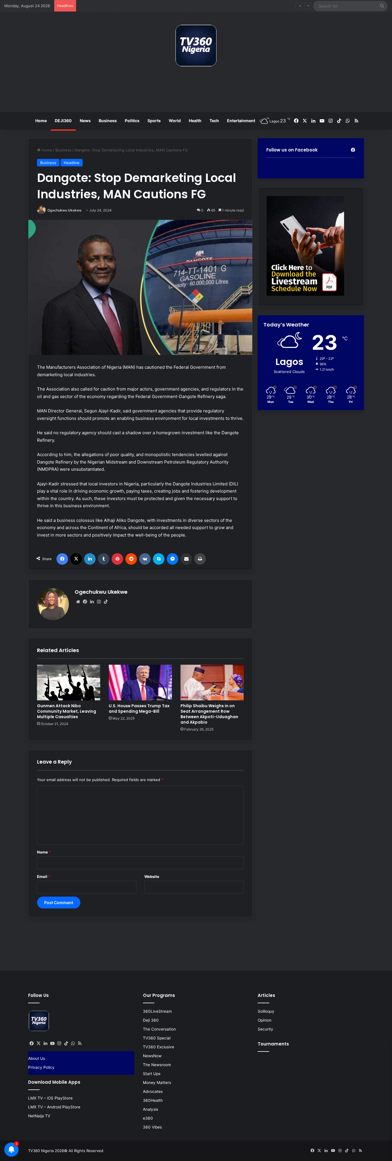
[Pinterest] (117, 559)
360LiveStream (157, 1011)
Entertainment (241, 120)
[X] (76, 559)
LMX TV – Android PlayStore (54, 1107)
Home (41, 120)
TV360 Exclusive (158, 1047)
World (175, 120)
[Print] (200, 559)
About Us (36, 1058)
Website (151, 876)
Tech (214, 120)
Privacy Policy (41, 1067)
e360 (148, 1118)
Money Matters (157, 1082)
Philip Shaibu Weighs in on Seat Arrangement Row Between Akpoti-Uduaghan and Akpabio (209, 714)
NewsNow (152, 1056)
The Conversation (159, 1029)
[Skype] (158, 559)
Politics (132, 120)
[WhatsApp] (72, 1043)
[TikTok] (105, 601)
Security (265, 1029)
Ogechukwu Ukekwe (64, 210)
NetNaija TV (39, 1116)
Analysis (150, 1109)
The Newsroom (157, 1064)
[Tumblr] (103, 559)
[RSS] (79, 1043)
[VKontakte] (145, 559)
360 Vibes (152, 1127)
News (85, 120)
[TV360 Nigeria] (196, 45)
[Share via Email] (186, 559)
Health (195, 120)
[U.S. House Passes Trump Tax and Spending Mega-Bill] (140, 682)
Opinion (264, 1020)
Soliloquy (266, 1011)
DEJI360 (63, 120)
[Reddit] (131, 559)
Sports (154, 120)
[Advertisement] (196, 92)
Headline (71, 162)
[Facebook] (62, 559)
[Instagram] (98, 601)
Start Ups (151, 1073)
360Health (153, 1100)
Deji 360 (151, 1020)
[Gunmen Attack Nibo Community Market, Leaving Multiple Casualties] (68, 682)
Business (108, 120)
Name (44, 852)
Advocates (153, 1091)
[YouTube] (52, 1043)
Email (43, 876)
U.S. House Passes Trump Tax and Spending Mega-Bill (139, 708)
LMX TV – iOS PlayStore (50, 1098)
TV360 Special (156, 1038)
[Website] (78, 601)
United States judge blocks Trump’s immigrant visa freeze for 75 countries (145, 5)
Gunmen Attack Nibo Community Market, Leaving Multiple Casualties (66, 711)
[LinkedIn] (90, 559)
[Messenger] (172, 559)
